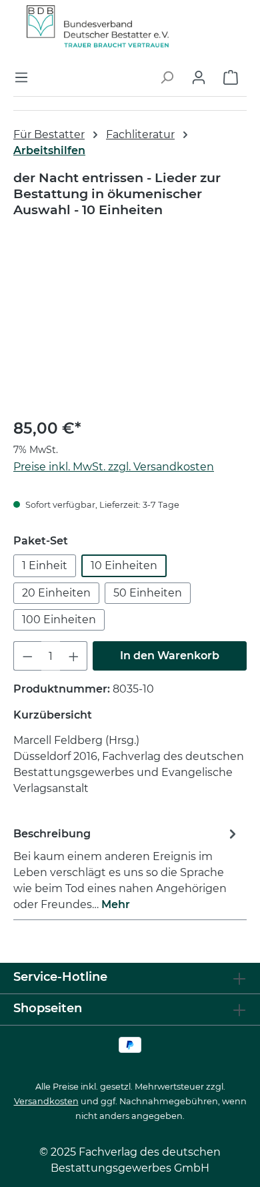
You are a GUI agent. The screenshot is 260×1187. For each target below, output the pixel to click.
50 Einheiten (147, 592)
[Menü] (25, 77)
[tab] (126, 868)
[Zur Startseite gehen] (98, 25)
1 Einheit (44, 565)
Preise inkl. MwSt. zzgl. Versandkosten (113, 466)
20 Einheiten (56, 592)
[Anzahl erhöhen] (74, 656)
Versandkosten (46, 1101)
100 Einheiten (59, 619)
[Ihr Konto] (199, 77)
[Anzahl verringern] (27, 656)
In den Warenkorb (169, 655)
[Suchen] (167, 77)
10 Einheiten (124, 565)
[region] (130, 330)
